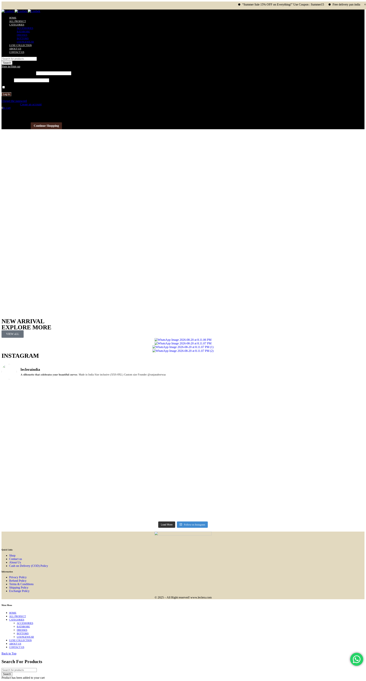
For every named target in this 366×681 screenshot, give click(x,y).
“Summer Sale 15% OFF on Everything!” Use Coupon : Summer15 (267, 4)
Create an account (31, 104)
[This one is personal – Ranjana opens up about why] (47, 504)
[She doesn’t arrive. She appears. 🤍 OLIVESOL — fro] (47, 398)
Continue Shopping (46, 125)
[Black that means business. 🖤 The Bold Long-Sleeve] (137, 506)
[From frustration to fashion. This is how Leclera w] (228, 476)
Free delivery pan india (330, 4)
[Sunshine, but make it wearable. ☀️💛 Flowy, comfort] (319, 473)
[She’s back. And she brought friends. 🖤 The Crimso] (319, 425)
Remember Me (14, 87)
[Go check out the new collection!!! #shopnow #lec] (137, 385)
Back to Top (9, 653)
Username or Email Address (18, 73)
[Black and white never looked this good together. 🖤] (47, 482)
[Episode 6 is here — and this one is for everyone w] (319, 452)
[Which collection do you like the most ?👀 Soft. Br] (319, 504)
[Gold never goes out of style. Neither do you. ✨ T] (228, 452)
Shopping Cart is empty (16, 125)
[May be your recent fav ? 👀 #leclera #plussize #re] (137, 470)
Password (7, 80)
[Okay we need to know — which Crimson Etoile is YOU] (228, 423)
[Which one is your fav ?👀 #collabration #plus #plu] (137, 440)
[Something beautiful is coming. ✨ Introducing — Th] (228, 394)
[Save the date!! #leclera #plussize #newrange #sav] (319, 385)
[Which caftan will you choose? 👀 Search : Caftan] (137, 416)
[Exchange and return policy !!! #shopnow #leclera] (47, 441)
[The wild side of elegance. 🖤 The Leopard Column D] (228, 507)
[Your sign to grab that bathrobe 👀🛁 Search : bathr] (47, 415)
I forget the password (14, 101)
